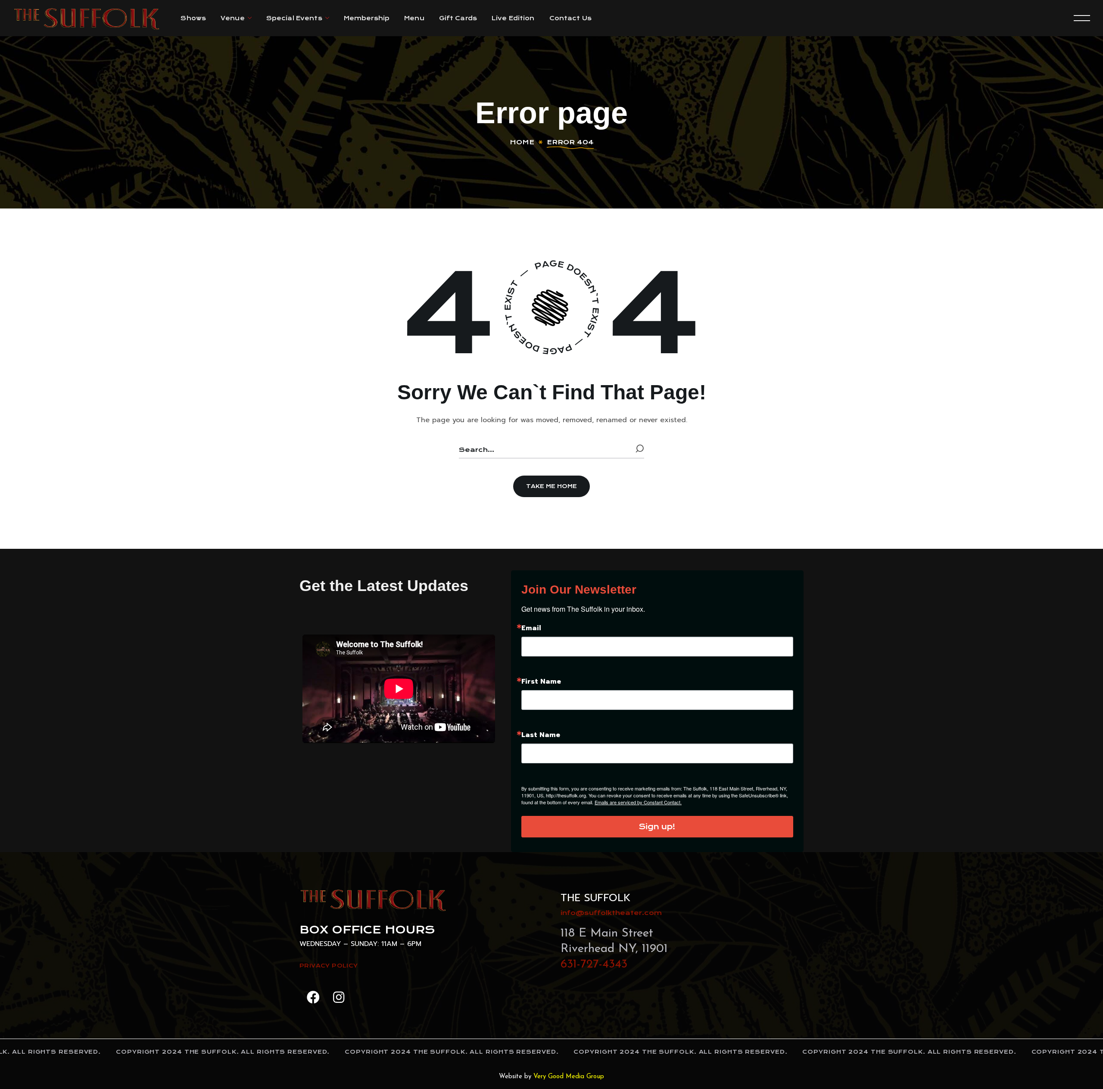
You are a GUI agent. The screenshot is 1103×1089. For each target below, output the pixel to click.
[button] (551, 486)
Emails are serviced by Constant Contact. (638, 802)
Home (522, 142)
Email (531, 628)
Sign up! (657, 826)
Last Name (540, 734)
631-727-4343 (594, 964)
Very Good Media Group (568, 1076)
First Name (541, 681)
